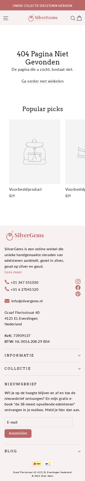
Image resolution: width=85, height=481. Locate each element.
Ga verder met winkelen (42, 81)
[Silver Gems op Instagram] (77, 281)
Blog (11, 451)
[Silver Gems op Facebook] (77, 287)
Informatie (19, 355)
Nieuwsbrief (21, 384)
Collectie (18, 369)
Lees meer (13, 272)
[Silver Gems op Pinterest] (77, 293)
